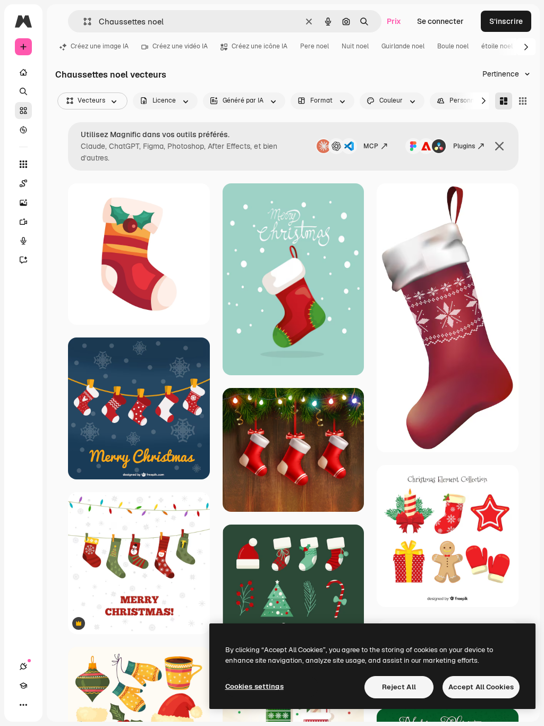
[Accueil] (23, 72)
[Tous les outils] (23, 164)
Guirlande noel (402, 46)
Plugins (464, 146)
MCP (370, 146)
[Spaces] (23, 183)
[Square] (522, 100)
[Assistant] (23, 259)
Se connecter (440, 21)
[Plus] (23, 704)
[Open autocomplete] (83, 22)
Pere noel (314, 46)
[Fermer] (499, 146)
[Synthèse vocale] (23, 240)
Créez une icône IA (259, 46)
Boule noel (453, 46)
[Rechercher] (23, 91)
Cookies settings (254, 686)
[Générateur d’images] (23, 202)
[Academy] (23, 685)
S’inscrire (506, 21)
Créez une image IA (100, 46)
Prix (394, 21)
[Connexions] (23, 666)
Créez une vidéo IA (180, 46)
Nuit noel (355, 46)
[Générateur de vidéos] (23, 221)
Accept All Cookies (481, 686)
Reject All (399, 686)
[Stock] (23, 110)
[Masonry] (503, 100)
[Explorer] (23, 129)
